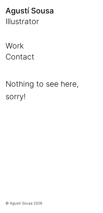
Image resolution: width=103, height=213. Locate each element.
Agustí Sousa (29, 10)
